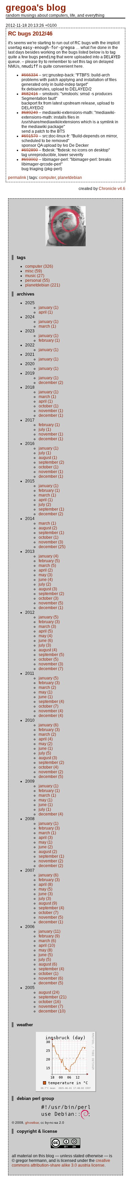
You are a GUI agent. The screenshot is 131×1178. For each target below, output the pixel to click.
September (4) (51, 701)
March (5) (47, 565)
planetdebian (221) (42, 285)
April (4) (46, 739)
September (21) (53, 997)
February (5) (49, 561)
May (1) (45, 692)
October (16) (50, 1001)
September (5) (51, 654)
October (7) (48, 706)
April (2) (46, 570)
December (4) (51, 715)
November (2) (51, 772)
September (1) (51, 509)
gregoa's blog (36, 8)
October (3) (48, 598)
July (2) (45, 504)
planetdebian (70, 177)
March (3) (47, 626)
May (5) (45, 889)
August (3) (48, 589)
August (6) (48, 964)
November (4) (51, 711)
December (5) (51, 776)
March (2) (47, 687)
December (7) (51, 668)
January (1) (48, 307)
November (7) (51, 1006)
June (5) (46, 955)
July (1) (45, 429)
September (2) (51, 462)
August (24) (49, 992)
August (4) (48, 650)
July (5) (45, 753)
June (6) (46, 640)
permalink (17, 177)
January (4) (48, 556)
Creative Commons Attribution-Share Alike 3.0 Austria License (61, 1163)
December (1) (51, 415)
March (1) (47, 326)
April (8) (46, 884)
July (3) (45, 645)
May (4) (45, 636)
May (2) (45, 743)
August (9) (48, 903)
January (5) (48, 617)
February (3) (49, 621)
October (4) (48, 767)
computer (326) (39, 266)
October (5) (48, 659)
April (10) (47, 945)
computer (47, 177)
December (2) (51, 382)
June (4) (46, 579)
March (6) (47, 940)
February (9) (49, 936)
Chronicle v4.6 (112, 188)
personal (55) (37, 280)
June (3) (46, 894)
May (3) (45, 575)
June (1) (46, 697)
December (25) (52, 546)
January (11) (49, 931)
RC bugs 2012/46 (30, 33)
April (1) (46, 312)
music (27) (34, 275)
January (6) (48, 725)
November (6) (51, 978)
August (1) (48, 457)
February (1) (49, 340)
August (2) (48, 528)
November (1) (51, 410)
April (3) (46, 837)
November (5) (51, 603)
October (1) (48, 406)
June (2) (46, 847)
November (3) (51, 542)
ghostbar (32, 1122)
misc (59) (33, 271)
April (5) (46, 631)
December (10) (52, 1011)
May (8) (45, 950)
